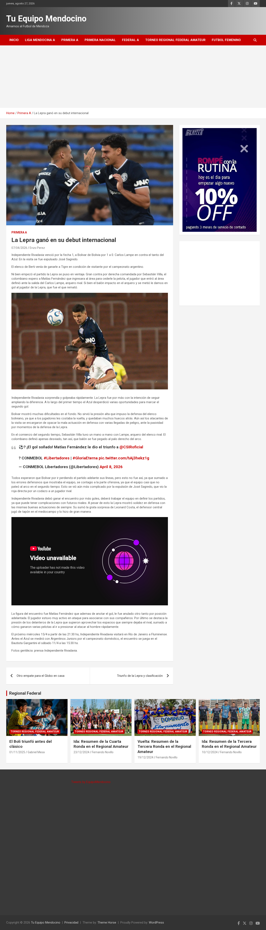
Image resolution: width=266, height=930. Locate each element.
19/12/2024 (145, 757)
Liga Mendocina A (40, 40)
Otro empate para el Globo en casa (40, 676)
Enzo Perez (37, 247)
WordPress (156, 922)
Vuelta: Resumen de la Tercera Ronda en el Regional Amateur (164, 746)
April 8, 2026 (111, 466)
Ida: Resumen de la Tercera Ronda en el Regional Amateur (229, 744)
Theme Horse (106, 922)
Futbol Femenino (226, 40)
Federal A (130, 40)
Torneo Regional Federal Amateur (175, 40)
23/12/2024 (81, 752)
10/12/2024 (210, 752)
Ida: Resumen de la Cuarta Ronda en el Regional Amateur (101, 744)
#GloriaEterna (85, 458)
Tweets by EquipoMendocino (91, 782)
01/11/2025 (17, 752)
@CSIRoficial (131, 447)
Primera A (69, 40)
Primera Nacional (100, 40)
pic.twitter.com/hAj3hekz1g (124, 458)
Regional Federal (25, 693)
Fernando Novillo (102, 752)
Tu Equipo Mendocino (46, 19)
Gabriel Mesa (36, 752)
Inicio (14, 40)
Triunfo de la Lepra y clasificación (140, 676)
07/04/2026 (19, 247)
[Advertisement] (133, 76)
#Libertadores (56, 458)
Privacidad (71, 922)
